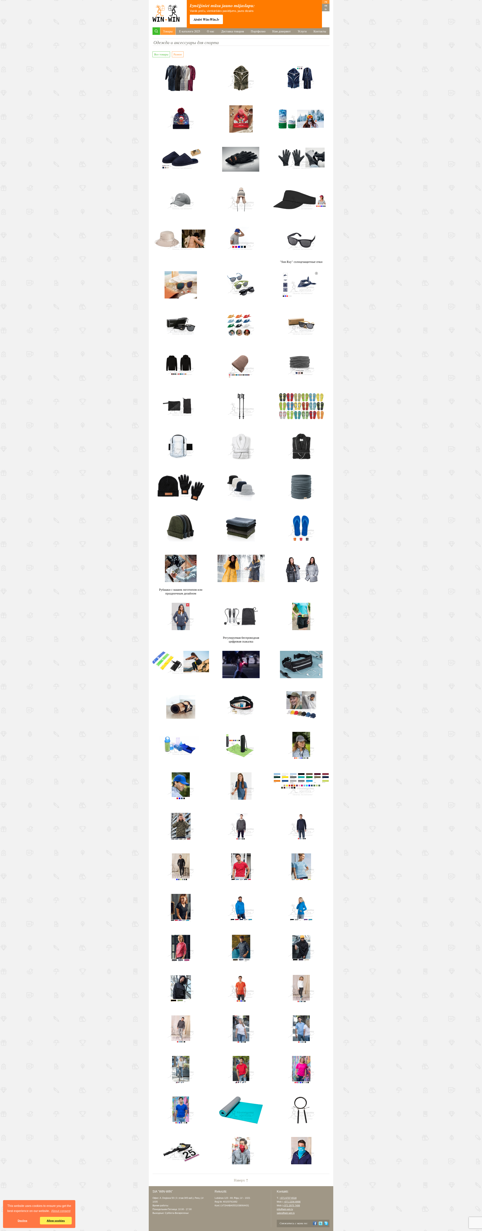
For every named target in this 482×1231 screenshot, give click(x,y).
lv (326, 9)
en (326, 5)
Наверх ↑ (241, 1180)
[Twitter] (320, 1223)
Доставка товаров (232, 31)
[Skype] (326, 1223)
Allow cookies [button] (56, 1220)
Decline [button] (22, 1220)
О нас (210, 31)
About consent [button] (60, 1211)
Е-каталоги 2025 (189, 31)
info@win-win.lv (285, 1209)
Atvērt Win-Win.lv (206, 19)
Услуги (302, 31)
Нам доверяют (281, 31)
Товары (168, 31)
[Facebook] (315, 1223)
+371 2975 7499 (291, 1205)
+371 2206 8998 (292, 1201)
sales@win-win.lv (286, 1213)
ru (326, 2)
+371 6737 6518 (288, 1198)
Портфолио (258, 31)
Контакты (319, 31)
